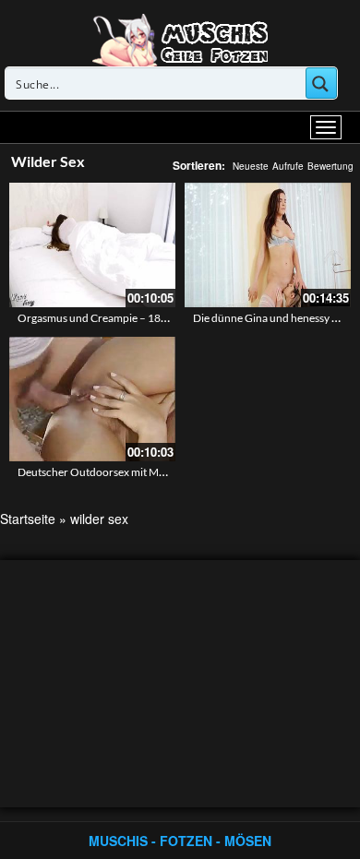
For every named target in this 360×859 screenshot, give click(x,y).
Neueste (251, 166)
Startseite (27, 518)
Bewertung (330, 166)
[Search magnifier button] (321, 83)
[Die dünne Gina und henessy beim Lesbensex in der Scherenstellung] (268, 245)
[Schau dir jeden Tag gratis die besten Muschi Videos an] (180, 39)
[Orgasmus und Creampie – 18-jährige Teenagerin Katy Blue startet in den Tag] (92, 245)
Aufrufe (288, 166)
